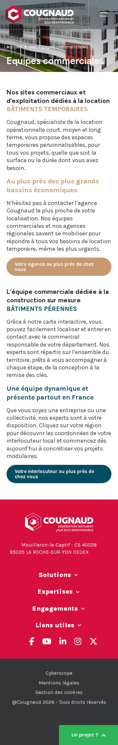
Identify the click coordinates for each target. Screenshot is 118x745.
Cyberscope (59, 673)
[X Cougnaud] (93, 641)
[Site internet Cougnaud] (46, 15)
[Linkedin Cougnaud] (62, 641)
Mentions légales (59, 683)
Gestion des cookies (59, 692)
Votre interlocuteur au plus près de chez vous (54, 474)
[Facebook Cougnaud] (31, 641)
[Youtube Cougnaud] (46, 641)
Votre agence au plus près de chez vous (54, 266)
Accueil (14, 47)
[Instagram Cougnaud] (77, 641)
